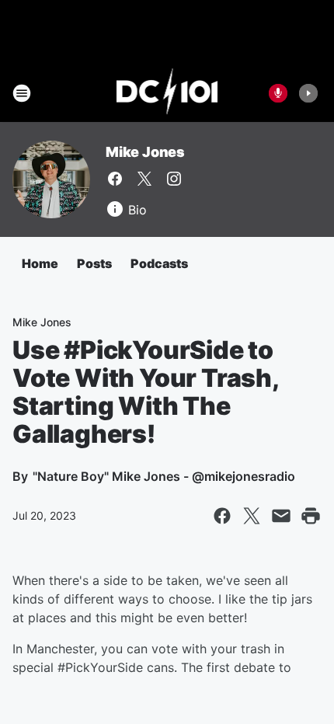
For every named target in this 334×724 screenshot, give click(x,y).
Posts (94, 263)
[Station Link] (167, 93)
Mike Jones (145, 152)
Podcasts (159, 263)
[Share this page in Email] (281, 516)
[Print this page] (311, 516)
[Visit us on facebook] (115, 178)
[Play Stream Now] (308, 93)
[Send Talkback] (278, 93)
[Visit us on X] (144, 178)
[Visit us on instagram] (174, 178)
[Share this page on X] (252, 516)
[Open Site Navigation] (21, 93)
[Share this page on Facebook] (222, 516)
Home (40, 263)
